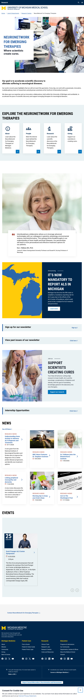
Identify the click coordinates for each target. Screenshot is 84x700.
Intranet (62, 654)
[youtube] (13, 659)
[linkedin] (49, 659)
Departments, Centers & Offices (69, 649)
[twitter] (9, 659)
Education (64, 641)
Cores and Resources (47, 652)
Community (4, 649)
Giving (3, 652)
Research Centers (46, 649)
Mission (3, 647)
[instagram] (6, 659)
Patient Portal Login (27, 649)
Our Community (64, 647)
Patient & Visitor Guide (28, 647)
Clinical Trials (45, 644)
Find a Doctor (26, 644)
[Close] (80, 690)
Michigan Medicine (8, 641)
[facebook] (2, 659)
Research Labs (45, 647)
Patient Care (26, 641)
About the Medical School (67, 652)
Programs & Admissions (67, 644)
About (3, 644)
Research (44, 641)
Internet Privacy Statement (27, 696)
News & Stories (5, 654)
